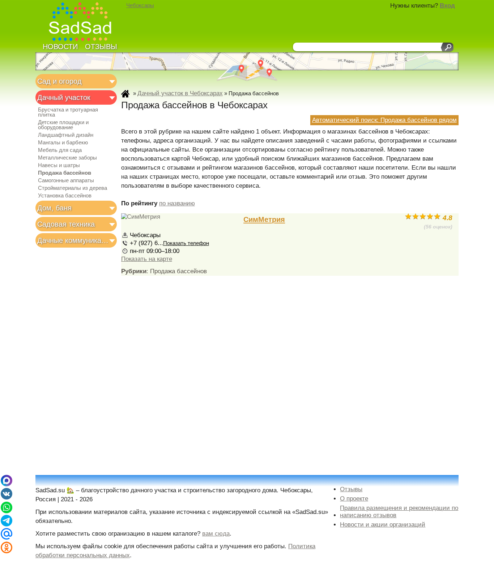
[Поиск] (447, 47)
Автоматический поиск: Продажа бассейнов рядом (384, 120)
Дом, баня (54, 208)
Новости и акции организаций (382, 524)
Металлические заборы (67, 157)
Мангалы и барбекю (63, 142)
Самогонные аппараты (66, 180)
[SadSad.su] (83, 22)
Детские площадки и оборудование (63, 125)
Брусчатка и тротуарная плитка (68, 112)
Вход (447, 5)
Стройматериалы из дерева (72, 188)
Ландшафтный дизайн (65, 135)
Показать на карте (146, 259)
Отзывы (101, 47)
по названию (177, 203)
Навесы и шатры (59, 165)
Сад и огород (59, 81)
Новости (60, 47)
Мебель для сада (60, 150)
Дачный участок (63, 97)
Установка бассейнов (64, 195)
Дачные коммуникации (74, 240)
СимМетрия (264, 219)
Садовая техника (66, 224)
